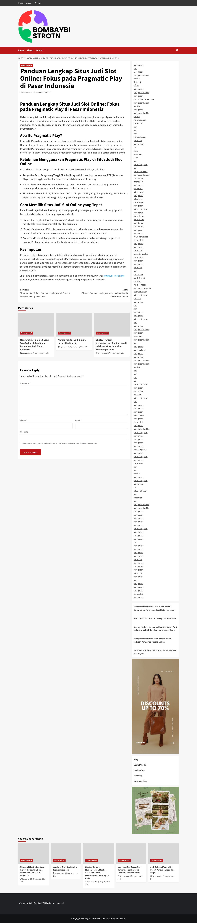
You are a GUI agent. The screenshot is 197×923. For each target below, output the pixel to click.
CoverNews (107, 918)
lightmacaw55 (27, 93)
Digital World (140, 765)
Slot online (139, 415)
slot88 (137, 78)
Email (78, 420)
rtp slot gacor (140, 284)
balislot (137, 281)
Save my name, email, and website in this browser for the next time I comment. (60, 443)
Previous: (45, 293)
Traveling (138, 775)
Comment (25, 383)
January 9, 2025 (41, 93)
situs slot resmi (141, 171)
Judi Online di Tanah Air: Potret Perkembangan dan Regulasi (155, 652)
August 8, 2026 (115, 353)
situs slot (138, 123)
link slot (137, 82)
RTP (136, 157)
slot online (138, 144)
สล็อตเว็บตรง (140, 120)
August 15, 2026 (78, 347)
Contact (38, 3)
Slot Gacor (138, 459)
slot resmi (138, 178)
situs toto (138, 199)
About (28, 3)
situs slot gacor (141, 164)
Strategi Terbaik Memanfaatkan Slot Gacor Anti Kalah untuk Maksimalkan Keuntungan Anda (111, 344)
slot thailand (139, 350)
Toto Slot (138, 497)
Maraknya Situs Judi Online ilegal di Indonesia (72, 341)
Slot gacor (138, 71)
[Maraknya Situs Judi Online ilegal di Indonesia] (74, 325)
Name (23, 420)
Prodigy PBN (40, 903)
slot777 (137, 298)
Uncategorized (26, 65)
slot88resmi (139, 278)
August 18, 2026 (40, 353)
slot (135, 68)
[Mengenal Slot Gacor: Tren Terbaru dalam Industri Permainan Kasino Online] (131, 853)
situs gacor (139, 192)
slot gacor (138, 65)
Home (20, 3)
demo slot (138, 240)
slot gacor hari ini (141, 75)
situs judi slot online (114, 275)
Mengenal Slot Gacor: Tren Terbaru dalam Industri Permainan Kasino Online (152, 640)
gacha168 (138, 181)
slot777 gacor (140, 449)
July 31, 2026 (169, 876)
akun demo (139, 216)
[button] (177, 50)
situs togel (138, 202)
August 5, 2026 (137, 876)
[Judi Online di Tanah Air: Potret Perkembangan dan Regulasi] (163, 853)
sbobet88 (138, 188)
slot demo (138, 212)
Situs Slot (138, 154)
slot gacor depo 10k (143, 288)
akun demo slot (141, 236)
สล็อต (136, 85)
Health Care (139, 770)
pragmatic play (140, 291)
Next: (105, 293)
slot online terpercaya (144, 99)
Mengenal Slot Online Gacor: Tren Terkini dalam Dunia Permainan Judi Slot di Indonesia (34, 344)
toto (136, 150)
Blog (136, 759)
